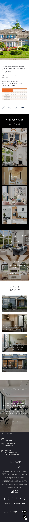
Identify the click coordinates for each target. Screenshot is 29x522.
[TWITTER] (16, 498)
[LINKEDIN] (12, 498)
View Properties (14, 273)
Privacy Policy (21, 512)
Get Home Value (14, 248)
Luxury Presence (19, 503)
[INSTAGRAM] (8, 498)
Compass (4, 472)
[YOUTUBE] (20, 498)
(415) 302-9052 (9, 445)
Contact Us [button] (14, 422)
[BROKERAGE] (24, 498)
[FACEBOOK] (4, 498)
